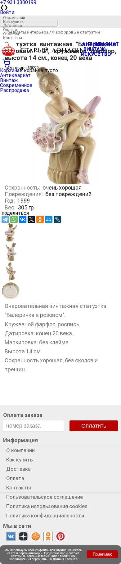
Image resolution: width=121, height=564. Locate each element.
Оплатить (93, 426)
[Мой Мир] (48, 219)
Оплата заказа (23, 415)
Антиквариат (15, 75)
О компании (14, 17)
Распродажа (14, 90)
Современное (16, 85)
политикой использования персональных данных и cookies (43, 557)
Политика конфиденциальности (45, 515)
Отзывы (11, 33)
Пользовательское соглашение (44, 497)
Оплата (10, 29)
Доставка (12, 25)
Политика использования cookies (46, 506)
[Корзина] (60, 62)
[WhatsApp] (14, 219)
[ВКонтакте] (22, 219)
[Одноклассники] (40, 219)
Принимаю (102, 554)
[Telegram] (5, 219)
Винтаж (9, 80)
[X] (31, 219)
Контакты (12, 37)
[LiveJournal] (57, 219)
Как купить (13, 21)
